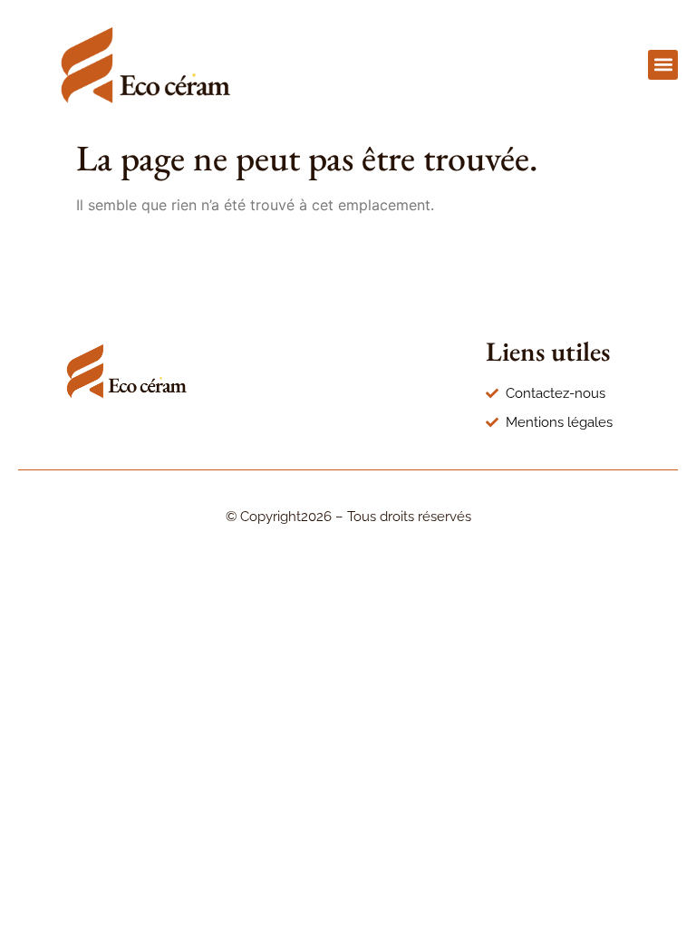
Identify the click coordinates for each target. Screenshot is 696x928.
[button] (663, 65)
